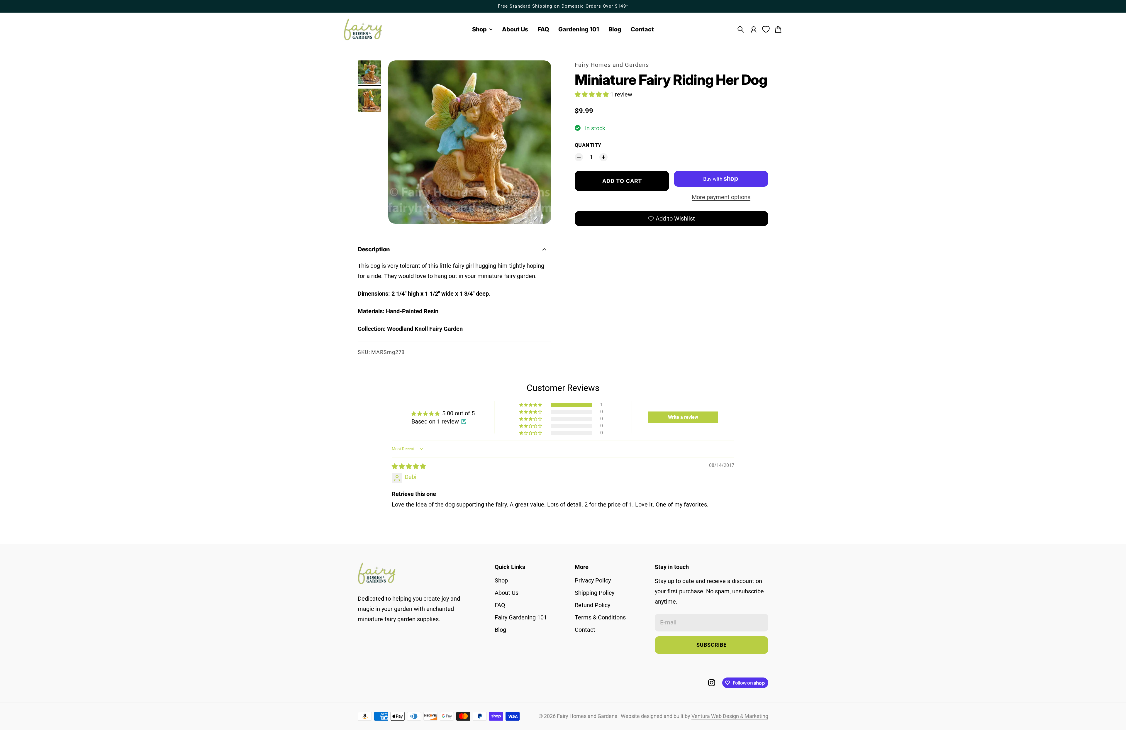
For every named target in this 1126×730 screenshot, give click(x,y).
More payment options (721, 197)
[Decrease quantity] (579, 157)
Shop (501, 580)
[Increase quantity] (603, 157)
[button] (592, 94)
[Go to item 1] (369, 72)
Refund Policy (592, 605)
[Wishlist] (765, 29)
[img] (409, 466)
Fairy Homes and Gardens (612, 64)
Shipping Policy (594, 592)
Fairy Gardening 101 (521, 617)
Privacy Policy (593, 580)
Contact (585, 629)
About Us (506, 592)
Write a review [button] (683, 417)
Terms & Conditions (600, 617)
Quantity (588, 145)
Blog (500, 629)
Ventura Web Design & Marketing (729, 716)
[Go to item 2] (369, 100)
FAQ (500, 605)
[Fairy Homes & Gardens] (363, 29)
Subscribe (711, 645)
